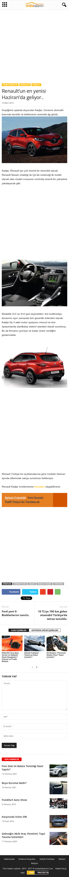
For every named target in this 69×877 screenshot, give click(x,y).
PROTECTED (44, 873)
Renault (36, 85)
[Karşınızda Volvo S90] (58, 821)
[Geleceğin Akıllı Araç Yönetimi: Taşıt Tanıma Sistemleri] (58, 838)
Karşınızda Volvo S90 (14, 816)
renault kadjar (44, 584)
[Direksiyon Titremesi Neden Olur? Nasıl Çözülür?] (57, 643)
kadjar (32, 584)
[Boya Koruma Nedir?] (58, 787)
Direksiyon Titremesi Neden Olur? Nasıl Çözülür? (56, 654)
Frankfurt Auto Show (14, 800)
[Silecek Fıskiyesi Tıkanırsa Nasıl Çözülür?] (34, 643)
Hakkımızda (9, 859)
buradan (39, 486)
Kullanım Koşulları (27, 859)
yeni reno (58, 584)
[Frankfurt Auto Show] (58, 803)
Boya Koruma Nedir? (14, 783)
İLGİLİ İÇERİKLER (18, 630)
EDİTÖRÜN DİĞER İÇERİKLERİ (44, 630)
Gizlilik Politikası (47, 859)
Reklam (62, 859)
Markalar (25, 85)
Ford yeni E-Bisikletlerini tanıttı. (15, 613)
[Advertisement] (34, 45)
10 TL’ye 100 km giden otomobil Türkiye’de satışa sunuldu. (52, 615)
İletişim (34, 863)
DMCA (32, 873)
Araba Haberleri (10, 85)
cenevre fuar (20, 584)
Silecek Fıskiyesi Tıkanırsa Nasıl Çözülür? (31, 654)
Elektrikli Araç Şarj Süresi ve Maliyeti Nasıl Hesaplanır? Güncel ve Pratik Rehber (10, 657)
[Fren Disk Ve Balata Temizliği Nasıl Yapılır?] (58, 771)
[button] (63, 5)
